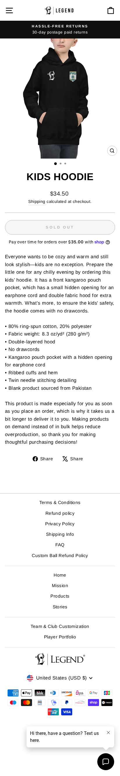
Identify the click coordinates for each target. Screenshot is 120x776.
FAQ (59, 544)
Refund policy (60, 513)
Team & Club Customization (60, 626)
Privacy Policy (60, 523)
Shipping (36, 201)
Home (60, 575)
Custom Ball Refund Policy (60, 555)
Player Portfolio (60, 636)
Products (59, 596)
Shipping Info (60, 534)
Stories (60, 606)
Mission (60, 585)
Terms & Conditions (59, 502)
